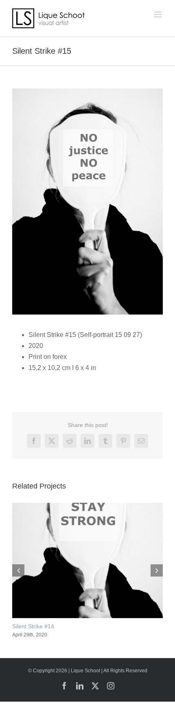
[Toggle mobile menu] (158, 14)
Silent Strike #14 (33, 626)
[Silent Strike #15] (87, 91)
